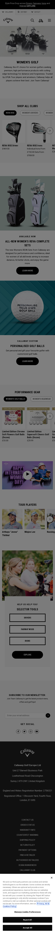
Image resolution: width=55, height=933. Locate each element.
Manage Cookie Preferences (27, 912)
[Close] (52, 878)
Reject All (27, 920)
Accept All (27, 928)
